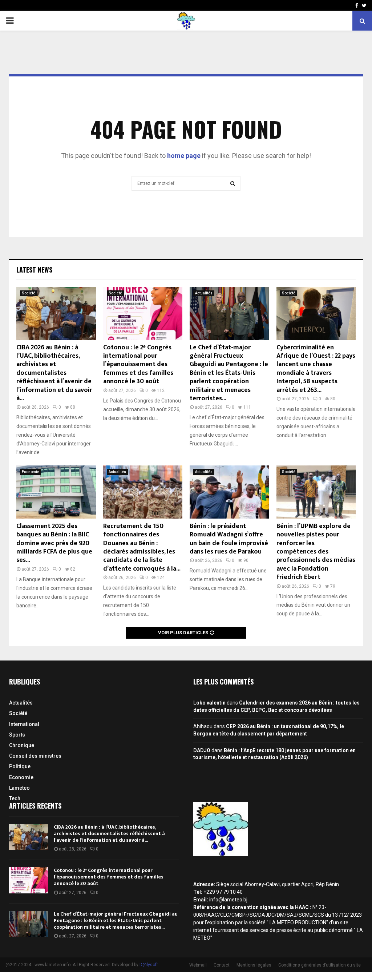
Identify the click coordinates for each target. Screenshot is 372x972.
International (24, 724)
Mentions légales (253, 965)
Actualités (204, 293)
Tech (14, 798)
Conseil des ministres (35, 756)
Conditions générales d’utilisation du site (319, 965)
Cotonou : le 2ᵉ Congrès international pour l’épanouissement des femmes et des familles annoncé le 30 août (138, 364)
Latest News (34, 269)
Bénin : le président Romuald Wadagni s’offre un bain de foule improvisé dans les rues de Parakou (229, 539)
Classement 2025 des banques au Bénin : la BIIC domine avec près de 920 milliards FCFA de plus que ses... (54, 543)
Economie (30, 472)
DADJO (201, 750)
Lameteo (19, 788)
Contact (222, 965)
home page (184, 155)
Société (28, 293)
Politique (20, 766)
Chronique (21, 745)
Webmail (198, 965)
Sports (17, 735)
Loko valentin (209, 703)
